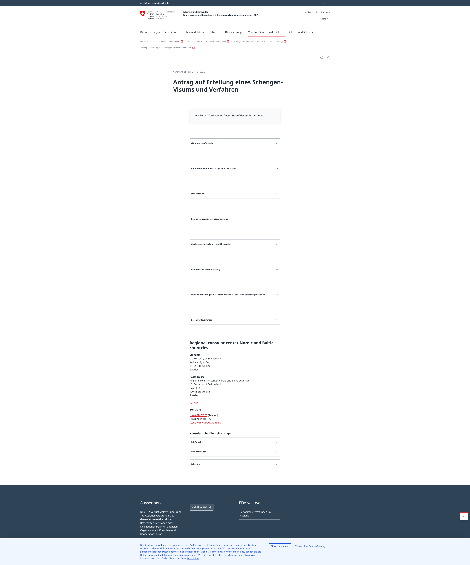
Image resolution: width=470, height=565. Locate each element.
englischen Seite (254, 115)
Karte (193, 402)
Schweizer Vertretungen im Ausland (255, 513)
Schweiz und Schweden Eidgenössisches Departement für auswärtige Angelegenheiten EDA (220, 13)
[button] (150, 32)
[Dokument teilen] (328, 57)
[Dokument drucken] (321, 57)
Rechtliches (193, 558)
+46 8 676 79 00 (198, 415)
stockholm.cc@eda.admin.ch (206, 422)
